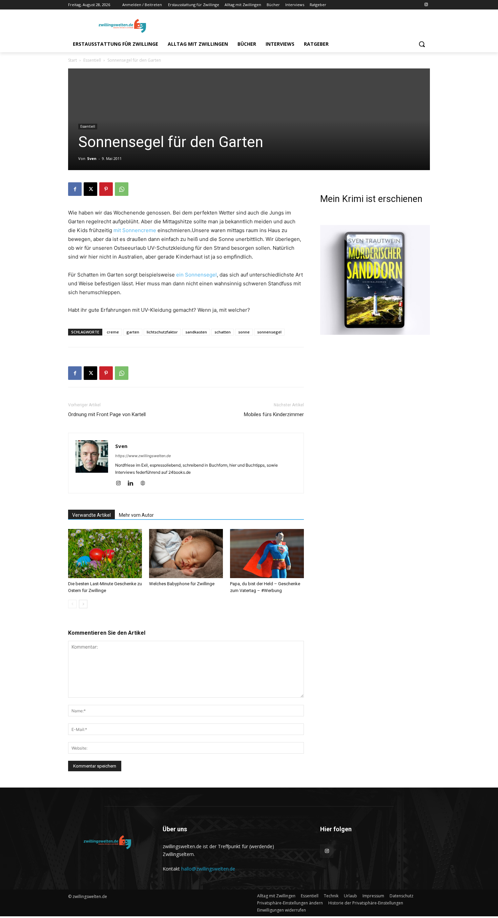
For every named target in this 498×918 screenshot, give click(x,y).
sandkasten (196, 331)
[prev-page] (72, 604)
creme (113, 331)
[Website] (145, 484)
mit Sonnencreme (134, 230)
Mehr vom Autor (136, 515)
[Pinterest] (106, 189)
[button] (422, 44)
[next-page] (83, 604)
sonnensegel (269, 331)
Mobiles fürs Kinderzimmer (274, 414)
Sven (92, 158)
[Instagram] (426, 5)
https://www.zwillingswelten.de (143, 455)
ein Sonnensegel (196, 274)
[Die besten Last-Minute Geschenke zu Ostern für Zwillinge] (105, 553)
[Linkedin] (133, 484)
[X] (90, 189)
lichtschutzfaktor (162, 331)
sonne (244, 331)
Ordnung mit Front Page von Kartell (107, 414)
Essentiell (92, 60)
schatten (222, 331)
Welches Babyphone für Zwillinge (181, 583)
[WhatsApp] (121, 189)
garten (132, 331)
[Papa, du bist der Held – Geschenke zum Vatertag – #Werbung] (267, 553)
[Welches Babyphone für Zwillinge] (186, 553)
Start (72, 60)
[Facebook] (75, 189)
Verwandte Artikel (91, 515)
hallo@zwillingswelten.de (208, 868)
